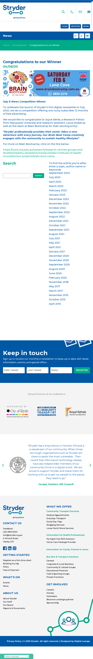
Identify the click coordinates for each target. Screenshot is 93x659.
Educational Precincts (57, 570)
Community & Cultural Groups (61, 567)
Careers (50, 590)
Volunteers (51, 596)
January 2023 (57, 194)
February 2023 (58, 190)
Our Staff (7, 602)
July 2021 (54, 238)
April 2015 (55, 303)
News (6, 586)
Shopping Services (55, 525)
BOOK (86, 26)
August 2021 (56, 234)
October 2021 (57, 225)
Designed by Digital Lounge (75, 641)
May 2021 (54, 242)
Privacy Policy (14, 641)
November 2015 (58, 295)
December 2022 (59, 199)
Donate (50, 593)
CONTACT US (12, 523)
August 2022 (57, 216)
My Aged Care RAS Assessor (60, 539)
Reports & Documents (14, 608)
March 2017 (56, 290)
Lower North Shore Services (60, 528)
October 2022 (57, 207)
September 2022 (59, 212)
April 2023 (55, 181)
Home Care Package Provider (61, 542)
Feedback (8, 529)
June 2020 (55, 273)
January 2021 (57, 251)
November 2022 (59, 203)
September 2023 (59, 172)
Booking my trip (11, 563)
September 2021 (59, 229)
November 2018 (58, 282)
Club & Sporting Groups (58, 574)
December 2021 (58, 220)
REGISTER (75, 26)
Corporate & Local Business (60, 564)
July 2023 (54, 177)
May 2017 (54, 286)
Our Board (8, 605)
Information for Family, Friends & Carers (67, 549)
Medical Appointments (57, 515)
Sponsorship (52, 603)
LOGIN (64, 26)
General (50, 561)
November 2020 (59, 260)
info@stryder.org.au (12, 535)
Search (38, 176)
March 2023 (56, 186)
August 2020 (57, 269)
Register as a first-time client (17, 560)
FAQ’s (6, 567)
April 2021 (55, 247)
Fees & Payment (11, 570)
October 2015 (57, 299)
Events (6, 583)
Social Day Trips (54, 522)
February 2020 (58, 277)
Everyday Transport (56, 518)
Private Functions (55, 577)
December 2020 (59, 255)
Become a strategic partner (60, 599)
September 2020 (59, 264)
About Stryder (10, 598)
